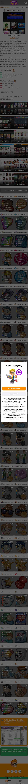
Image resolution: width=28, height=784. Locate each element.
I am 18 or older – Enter (14, 388)
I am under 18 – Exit (14, 394)
